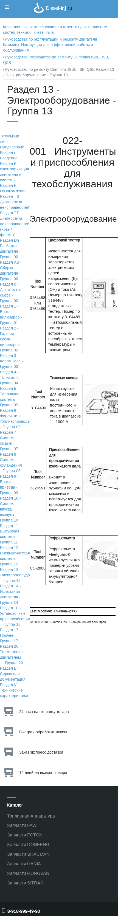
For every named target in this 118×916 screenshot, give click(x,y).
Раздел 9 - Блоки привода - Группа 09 (9, 484)
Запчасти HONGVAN (28, 873)
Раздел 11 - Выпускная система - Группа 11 (10, 534)
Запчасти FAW (21, 825)
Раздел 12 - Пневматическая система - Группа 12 (15, 556)
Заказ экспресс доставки (41, 752)
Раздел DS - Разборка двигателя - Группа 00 (11, 249)
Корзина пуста (99, 14)
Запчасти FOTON (25, 835)
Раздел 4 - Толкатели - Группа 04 (10, 378)
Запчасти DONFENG (28, 844)
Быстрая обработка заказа (43, 732)
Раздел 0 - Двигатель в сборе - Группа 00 (10, 292)
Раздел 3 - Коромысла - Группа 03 (11, 361)
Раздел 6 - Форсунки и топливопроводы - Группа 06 (15, 419)
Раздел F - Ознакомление (13, 188)
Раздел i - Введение (9, 155)
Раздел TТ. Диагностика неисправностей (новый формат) (14, 224)
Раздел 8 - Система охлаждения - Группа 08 (11, 462)
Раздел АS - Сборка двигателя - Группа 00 (10, 270)
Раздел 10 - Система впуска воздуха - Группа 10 (10, 509)
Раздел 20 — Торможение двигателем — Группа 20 (11, 655)
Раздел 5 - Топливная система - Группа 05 (9, 397)
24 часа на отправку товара (44, 711)
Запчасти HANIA (24, 864)
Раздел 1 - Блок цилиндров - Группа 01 (11, 314)
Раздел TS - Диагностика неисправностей (14, 202)
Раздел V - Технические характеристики (14, 690)
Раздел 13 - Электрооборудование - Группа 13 (20, 575)
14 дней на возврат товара (43, 772)
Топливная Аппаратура (31, 816)
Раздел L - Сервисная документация (13, 674)
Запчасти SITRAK (25, 883)
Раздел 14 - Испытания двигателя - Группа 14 (10, 594)
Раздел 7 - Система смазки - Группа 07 (9, 441)
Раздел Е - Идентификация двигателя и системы (14, 172)
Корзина (93, 9)
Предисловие (12, 147)
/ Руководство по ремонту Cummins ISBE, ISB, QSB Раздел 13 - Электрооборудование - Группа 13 (58, 72)
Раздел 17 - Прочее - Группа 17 (10, 635)
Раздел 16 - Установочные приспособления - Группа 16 (15, 616)
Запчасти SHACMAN (28, 854)
